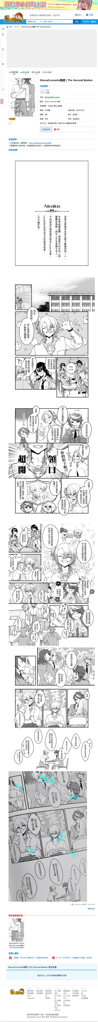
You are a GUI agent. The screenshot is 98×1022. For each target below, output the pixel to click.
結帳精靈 (84, 998)
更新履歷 (30, 993)
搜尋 (77, 22)
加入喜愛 (37, 72)
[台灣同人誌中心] (14, 17)
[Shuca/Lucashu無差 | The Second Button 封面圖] (23, 97)
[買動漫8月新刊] (49, 5)
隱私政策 (39, 991)
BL (10, 123)
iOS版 (83, 996)
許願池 (47, 998)
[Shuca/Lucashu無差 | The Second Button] (16, 930)
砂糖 (47, 92)
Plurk (29, 996)
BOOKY (57, 1010)
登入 (80, 15)
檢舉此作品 (91, 908)
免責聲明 (39, 993)
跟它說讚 (25, 72)
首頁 (10, 27)
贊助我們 (75, 996)
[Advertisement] (51, 48)
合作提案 (75, 993)
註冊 (91, 15)
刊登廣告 (75, 991)
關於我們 (30, 991)
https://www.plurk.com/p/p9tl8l (40, 143)
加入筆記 (48, 72)
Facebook (30, 998)
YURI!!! (86, 22)
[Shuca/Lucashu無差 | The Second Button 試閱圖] (52, 213)
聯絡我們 (48, 991)
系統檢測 (66, 1005)
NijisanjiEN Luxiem (52, 97)
